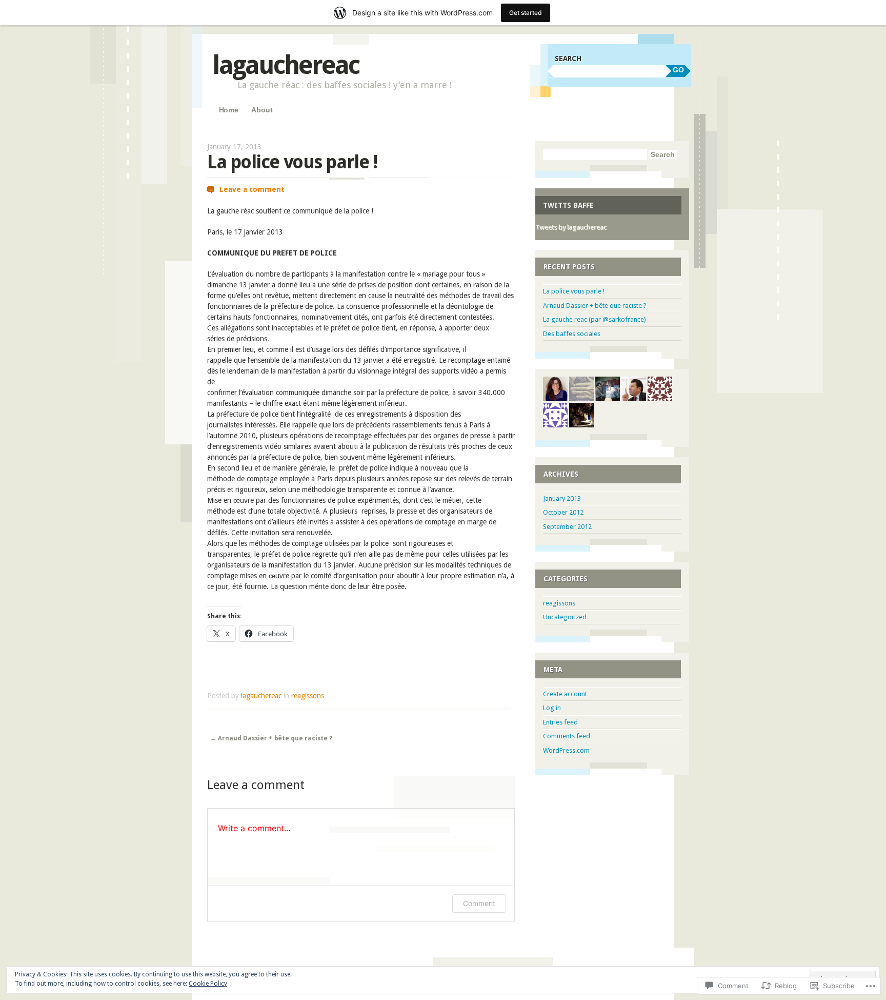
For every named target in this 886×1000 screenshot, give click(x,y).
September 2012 (567, 527)
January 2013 (562, 498)
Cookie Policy (208, 983)
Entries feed (560, 722)
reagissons (307, 696)
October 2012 (563, 512)
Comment (479, 903)
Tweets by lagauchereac (571, 227)
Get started (525, 12)
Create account (565, 694)
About (261, 110)
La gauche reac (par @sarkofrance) (594, 319)
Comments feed (566, 736)
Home (228, 110)
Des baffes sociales (571, 334)
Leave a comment (252, 189)
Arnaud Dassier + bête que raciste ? (271, 738)
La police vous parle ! (574, 291)
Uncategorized (565, 617)
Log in (552, 708)
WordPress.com (566, 750)
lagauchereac (285, 65)
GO (678, 70)
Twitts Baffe (568, 205)
